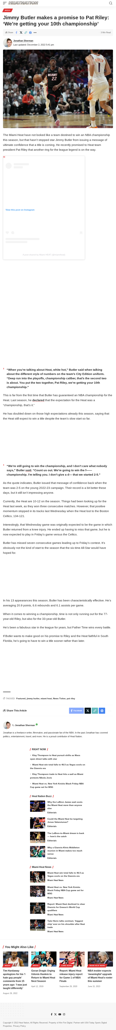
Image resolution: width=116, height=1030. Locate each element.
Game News (66, 965)
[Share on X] (21, 32)
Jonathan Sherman (23, 40)
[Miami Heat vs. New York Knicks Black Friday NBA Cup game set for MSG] (37, 891)
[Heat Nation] (23, 3)
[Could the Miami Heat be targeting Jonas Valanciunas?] (37, 823)
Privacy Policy (19, 1026)
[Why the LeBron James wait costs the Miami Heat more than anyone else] (37, 806)
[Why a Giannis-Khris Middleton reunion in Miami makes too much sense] (37, 851)
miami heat (46, 698)
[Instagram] (64, 1014)
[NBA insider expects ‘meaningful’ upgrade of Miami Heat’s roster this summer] (100, 959)
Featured (21, 698)
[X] (55, 1014)
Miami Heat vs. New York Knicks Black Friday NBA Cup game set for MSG (65, 890)
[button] (5, 3)
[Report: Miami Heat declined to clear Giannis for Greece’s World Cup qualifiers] (37, 908)
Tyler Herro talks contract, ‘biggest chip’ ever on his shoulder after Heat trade (66, 924)
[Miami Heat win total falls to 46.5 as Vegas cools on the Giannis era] (37, 877)
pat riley (71, 698)
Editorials (51, 812)
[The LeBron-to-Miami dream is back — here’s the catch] (37, 837)
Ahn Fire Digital (65, 1023)
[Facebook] (51, 1014)
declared (38, 400)
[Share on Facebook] (16, 32)
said (28, 470)
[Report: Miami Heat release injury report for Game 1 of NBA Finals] (72, 959)
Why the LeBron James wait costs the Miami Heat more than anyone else (64, 805)
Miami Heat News (55, 880)
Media (7, 10)
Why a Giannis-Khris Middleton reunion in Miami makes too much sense (64, 850)
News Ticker (59, 698)
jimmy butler (33, 698)
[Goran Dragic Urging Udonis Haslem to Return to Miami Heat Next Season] (43, 959)
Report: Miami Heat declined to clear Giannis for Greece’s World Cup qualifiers (66, 907)
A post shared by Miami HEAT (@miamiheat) (44, 254)
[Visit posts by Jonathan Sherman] (7, 42)
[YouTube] (60, 1014)
